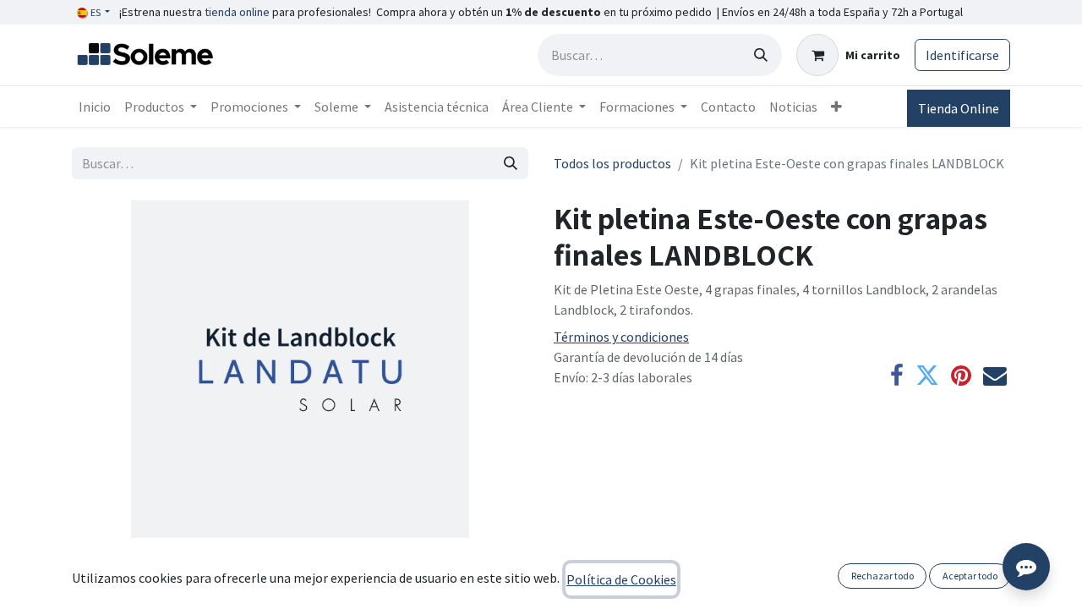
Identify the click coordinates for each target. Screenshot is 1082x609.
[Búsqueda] (761, 55)
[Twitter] (927, 375)
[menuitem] (94, 106)
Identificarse (962, 55)
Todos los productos (612, 163)
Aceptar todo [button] (970, 575)
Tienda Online (958, 108)
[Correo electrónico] (995, 375)
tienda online (237, 11)
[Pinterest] (961, 375)
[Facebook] (897, 375)
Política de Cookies (621, 579)
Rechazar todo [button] (882, 575)
